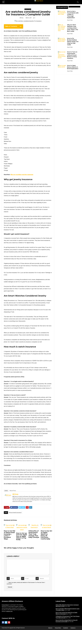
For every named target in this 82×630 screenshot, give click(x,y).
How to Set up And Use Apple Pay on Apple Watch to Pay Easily (21, 536)
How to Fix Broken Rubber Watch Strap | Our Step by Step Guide (73, 41)
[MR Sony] (8, 495)
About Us (50, 627)
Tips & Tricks (28, 9)
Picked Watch (5, 604)
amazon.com (9, 611)
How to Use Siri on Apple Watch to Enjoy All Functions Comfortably (46, 535)
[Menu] (4, 2)
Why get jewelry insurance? (15, 512)
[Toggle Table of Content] (20, 26)
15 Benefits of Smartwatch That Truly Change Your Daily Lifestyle (34, 534)
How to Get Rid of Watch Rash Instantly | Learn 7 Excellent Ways (9, 535)
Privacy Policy (58, 627)
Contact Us (73, 627)
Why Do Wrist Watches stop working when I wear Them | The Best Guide (72, 28)
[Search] (78, 2)
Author (6, 490)
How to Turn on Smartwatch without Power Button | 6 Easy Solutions (72, 55)
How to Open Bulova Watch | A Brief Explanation (72, 67)
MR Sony (21, 17)
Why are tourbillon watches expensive (22, 174)
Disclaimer (65, 627)
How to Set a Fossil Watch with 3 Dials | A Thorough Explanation (72, 14)
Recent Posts (13, 490)
